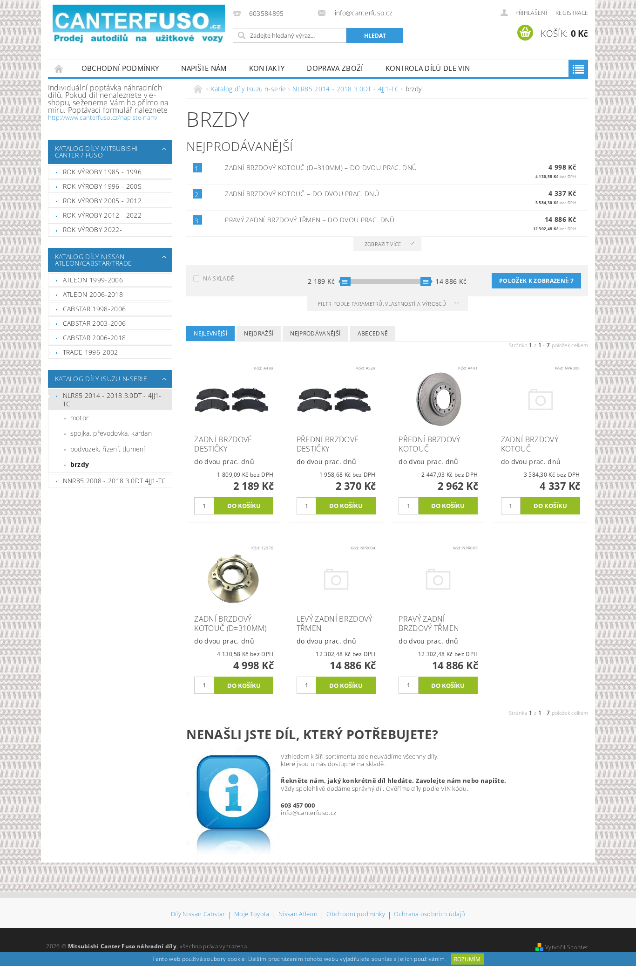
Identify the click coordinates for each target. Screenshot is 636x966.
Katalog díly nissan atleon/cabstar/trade (93, 259)
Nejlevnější (210, 333)
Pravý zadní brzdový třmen (309, 219)
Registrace (571, 13)
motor (79, 417)
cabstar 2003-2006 (94, 323)
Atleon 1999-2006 (93, 279)
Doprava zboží (335, 68)
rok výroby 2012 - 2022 (102, 215)
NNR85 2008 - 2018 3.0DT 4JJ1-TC (114, 480)
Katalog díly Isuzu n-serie (101, 378)
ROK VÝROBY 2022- (92, 229)
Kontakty (267, 68)
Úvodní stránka (59, 68)
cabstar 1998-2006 (94, 308)
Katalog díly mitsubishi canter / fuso (96, 151)
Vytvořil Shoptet (566, 947)
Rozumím (467, 959)
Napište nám (204, 68)
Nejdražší (258, 333)
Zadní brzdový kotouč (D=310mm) (321, 167)
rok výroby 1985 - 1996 (102, 171)
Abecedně (373, 333)
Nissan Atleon (298, 914)
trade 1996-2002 (90, 352)
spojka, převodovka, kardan (111, 433)
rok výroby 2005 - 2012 (102, 200)
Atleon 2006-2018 (93, 294)
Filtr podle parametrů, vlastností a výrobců (382, 303)
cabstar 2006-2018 (94, 337)
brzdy (79, 464)
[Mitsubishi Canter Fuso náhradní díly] (139, 24)
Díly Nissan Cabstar (198, 914)
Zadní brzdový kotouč (302, 193)
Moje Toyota (252, 914)
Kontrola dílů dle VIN (428, 68)
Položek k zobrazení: (536, 281)
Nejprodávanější (315, 333)
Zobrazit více (383, 243)
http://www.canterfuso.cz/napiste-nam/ (103, 117)
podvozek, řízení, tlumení (107, 449)
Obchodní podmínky (120, 68)
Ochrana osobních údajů (429, 914)
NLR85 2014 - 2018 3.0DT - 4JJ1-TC (112, 399)
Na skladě (218, 278)
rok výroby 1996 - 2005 (102, 186)
